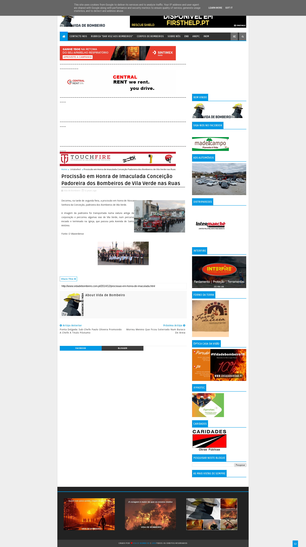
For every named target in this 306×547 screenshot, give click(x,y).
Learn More (215, 8)
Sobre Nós (174, 36)
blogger (122, 348)
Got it (229, 8)
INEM (206, 36)
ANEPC (196, 36)
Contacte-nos (78, 36)
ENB (186, 36)
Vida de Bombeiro (141, 543)
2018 (154, 543)
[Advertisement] (118, 110)
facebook (80, 348)
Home (64, 169)
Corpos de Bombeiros (150, 36)
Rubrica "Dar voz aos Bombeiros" (112, 36)
